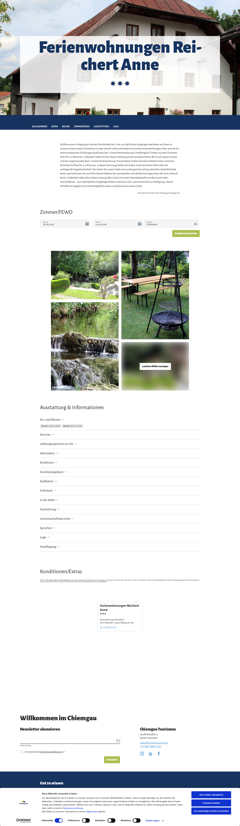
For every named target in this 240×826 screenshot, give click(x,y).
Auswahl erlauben (211, 803)
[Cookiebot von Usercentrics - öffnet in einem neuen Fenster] (23, 821)
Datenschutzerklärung (73, 808)
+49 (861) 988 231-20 (150, 746)
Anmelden (112, 760)
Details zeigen (152, 820)
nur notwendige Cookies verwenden (211, 811)
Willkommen (39, 126)
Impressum (92, 811)
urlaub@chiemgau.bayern (154, 742)
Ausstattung (101, 126)
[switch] (86, 820)
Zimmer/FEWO (82, 126)
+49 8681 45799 (109, 627)
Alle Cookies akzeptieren (211, 795)
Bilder (66, 126)
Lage (116, 126)
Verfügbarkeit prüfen (186, 233)
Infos (54, 126)
